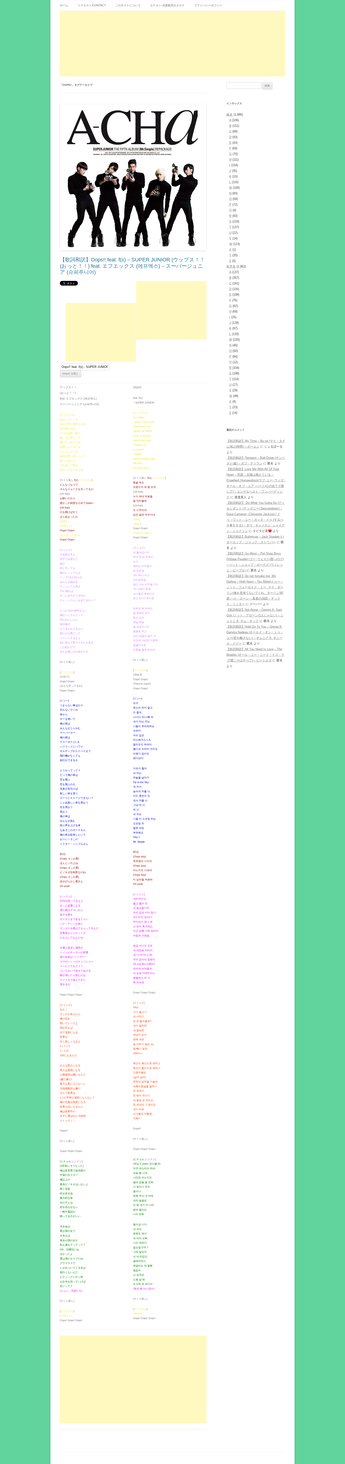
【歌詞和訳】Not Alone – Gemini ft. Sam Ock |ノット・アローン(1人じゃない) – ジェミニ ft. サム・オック (255, 615)
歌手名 (231, 266)
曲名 (229, 114)
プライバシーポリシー (208, 5)
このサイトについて (128, 5)
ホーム (64, 5)
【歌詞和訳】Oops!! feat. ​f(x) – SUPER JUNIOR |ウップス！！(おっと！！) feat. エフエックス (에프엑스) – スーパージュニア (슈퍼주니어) (132, 266)
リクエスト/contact (92, 5)
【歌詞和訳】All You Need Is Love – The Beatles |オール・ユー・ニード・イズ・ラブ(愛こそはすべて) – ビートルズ (255, 654)
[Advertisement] (172, 43)
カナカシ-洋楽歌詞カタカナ (167, 5)
